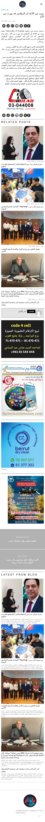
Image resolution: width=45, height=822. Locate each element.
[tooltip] (28, 26)
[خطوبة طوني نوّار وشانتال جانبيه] (22, 539)
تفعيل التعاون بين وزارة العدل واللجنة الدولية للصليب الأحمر (20, 250)
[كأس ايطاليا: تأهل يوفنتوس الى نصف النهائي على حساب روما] (22, 559)
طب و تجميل (4, 9)
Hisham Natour (21, 813)
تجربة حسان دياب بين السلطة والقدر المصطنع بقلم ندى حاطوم (21, 165)
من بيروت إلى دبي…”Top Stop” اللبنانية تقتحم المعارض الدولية (22, 208)
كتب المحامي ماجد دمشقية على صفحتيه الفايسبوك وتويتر (20, 303)
